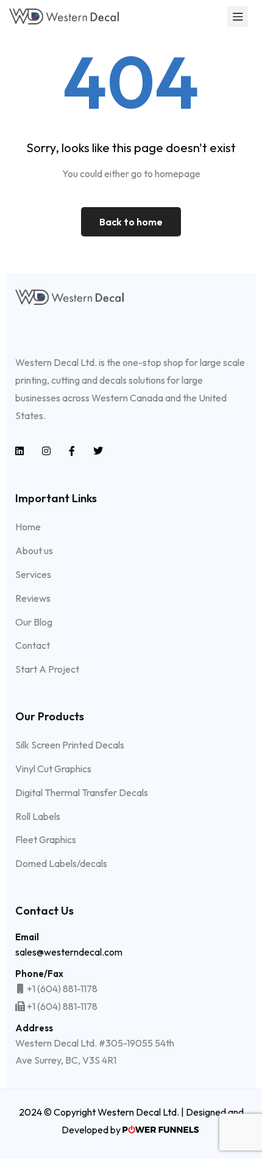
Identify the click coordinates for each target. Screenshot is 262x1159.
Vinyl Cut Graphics (53, 768)
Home (28, 527)
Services (33, 574)
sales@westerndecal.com (68, 952)
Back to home (131, 222)
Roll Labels (37, 816)
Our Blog (33, 622)
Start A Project (47, 669)
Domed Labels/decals (61, 863)
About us (34, 550)
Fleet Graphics (45, 839)
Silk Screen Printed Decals (69, 745)
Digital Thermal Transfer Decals (81, 792)
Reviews (33, 598)
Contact (32, 645)
